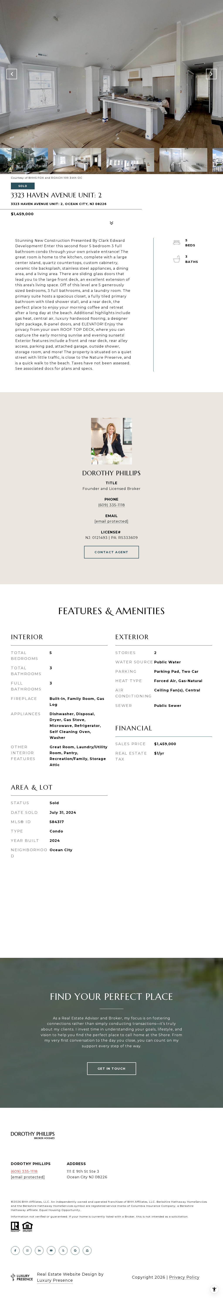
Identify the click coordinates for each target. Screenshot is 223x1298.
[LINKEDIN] (39, 1250)
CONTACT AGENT (111, 552)
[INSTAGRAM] (27, 1250)
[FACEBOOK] (15, 1250)
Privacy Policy (184, 1277)
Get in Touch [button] (112, 1069)
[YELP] (63, 1250)
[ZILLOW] (87, 1250)
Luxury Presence (55, 1280)
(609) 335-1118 (111, 505)
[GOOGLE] (75, 1250)
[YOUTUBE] (51, 1250)
